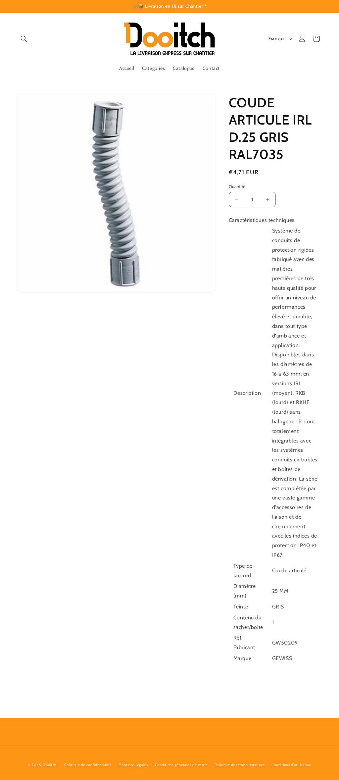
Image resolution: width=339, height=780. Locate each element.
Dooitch (50, 764)
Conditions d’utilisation (291, 764)
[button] (24, 38)
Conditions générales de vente (181, 764)
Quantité (237, 186)
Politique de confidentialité (88, 764)
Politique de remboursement (240, 764)
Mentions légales (133, 764)
